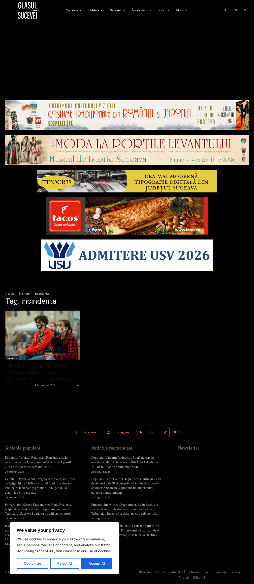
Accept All (97, 563)
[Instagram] (235, 10)
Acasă (9, 294)
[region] (64, 548)
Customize (32, 563)
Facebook (89, 432)
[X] (245, 10)
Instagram (122, 432)
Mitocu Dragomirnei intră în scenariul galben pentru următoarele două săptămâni (38, 372)
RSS (150, 432)
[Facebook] (225, 10)
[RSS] (140, 432)
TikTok (177, 432)
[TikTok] (165, 432)
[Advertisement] (127, 58)
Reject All (64, 563)
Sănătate (12, 358)
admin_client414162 (18, 385)
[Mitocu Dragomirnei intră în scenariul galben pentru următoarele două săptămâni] (42, 335)
